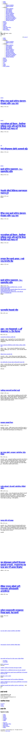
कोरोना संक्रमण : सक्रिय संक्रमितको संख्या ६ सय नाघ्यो (11, 287)
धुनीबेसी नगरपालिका (9, 6)
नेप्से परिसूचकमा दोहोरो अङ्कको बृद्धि (14, 149)
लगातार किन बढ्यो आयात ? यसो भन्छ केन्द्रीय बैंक (12, 260)
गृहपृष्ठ (4, 1)
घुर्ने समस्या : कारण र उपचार (6, 675)
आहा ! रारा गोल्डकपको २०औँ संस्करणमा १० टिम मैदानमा (11, 330)
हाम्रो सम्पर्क (5, 28)
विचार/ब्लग (5, 26)
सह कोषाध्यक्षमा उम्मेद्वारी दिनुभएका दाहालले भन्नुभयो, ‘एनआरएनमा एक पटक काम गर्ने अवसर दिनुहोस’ (13, 564)
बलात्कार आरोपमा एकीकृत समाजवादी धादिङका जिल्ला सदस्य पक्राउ (13, 289)
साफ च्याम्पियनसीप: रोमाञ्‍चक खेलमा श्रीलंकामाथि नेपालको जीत (12, 362)
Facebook (3, 703)
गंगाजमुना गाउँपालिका (10, 14)
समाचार (4, 2)
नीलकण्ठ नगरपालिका (10, 5)
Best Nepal (8, 730)
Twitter (2, 704)
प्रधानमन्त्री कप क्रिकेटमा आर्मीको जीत (8, 337)
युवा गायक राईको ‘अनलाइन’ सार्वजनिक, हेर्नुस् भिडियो (10, 630)
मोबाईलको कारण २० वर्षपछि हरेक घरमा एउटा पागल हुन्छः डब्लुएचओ (13, 670)
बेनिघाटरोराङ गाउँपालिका (10, 19)
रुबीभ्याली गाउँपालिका (10, 20)
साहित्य (4, 25)
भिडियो (4, 727)
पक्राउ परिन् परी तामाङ (7, 520)
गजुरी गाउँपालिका (9, 9)
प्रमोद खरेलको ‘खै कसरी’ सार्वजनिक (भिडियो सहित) (10, 644)
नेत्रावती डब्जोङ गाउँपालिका (11, 18)
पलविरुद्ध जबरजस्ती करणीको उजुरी (10, 390)
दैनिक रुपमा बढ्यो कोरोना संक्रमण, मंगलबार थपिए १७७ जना (13, 102)
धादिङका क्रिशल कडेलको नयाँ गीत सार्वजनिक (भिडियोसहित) (12, 679)
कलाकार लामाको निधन (7, 422)
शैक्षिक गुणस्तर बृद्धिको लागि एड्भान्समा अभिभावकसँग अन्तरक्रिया (10, 588)
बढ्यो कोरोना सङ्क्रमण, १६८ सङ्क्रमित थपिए (12, 170)
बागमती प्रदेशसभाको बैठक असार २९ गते (8, 290)
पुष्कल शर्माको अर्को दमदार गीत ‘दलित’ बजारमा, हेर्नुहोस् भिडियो (12, 658)
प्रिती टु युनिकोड (6, 29)
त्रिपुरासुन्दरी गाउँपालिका (10, 16)
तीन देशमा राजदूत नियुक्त (5, 288)
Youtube (2, 706)
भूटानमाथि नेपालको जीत (9, 310)
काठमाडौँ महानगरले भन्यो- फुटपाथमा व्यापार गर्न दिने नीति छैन (12, 291)
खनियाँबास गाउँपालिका (10, 13)
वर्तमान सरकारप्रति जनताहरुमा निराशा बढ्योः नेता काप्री (12, 611)
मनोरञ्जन (5, 22)
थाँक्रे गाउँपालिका (9, 12)
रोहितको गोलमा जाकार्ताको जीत (6, 354)
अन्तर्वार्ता (4, 24)
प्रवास (4, 64)
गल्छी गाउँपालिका (9, 11)
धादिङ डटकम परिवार (7, 27)
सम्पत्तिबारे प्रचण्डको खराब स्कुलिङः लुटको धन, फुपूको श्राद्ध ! (12, 685)
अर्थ (4, 62)
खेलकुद (4, 21)
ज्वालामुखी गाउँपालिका (10, 15)
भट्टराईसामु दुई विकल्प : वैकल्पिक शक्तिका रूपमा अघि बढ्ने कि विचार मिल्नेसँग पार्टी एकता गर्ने (13, 126)
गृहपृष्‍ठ (4, 714)
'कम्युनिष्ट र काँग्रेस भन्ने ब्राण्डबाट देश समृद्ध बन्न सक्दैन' (11, 667)
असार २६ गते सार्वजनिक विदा (6, 292)
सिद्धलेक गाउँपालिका (9, 8)
